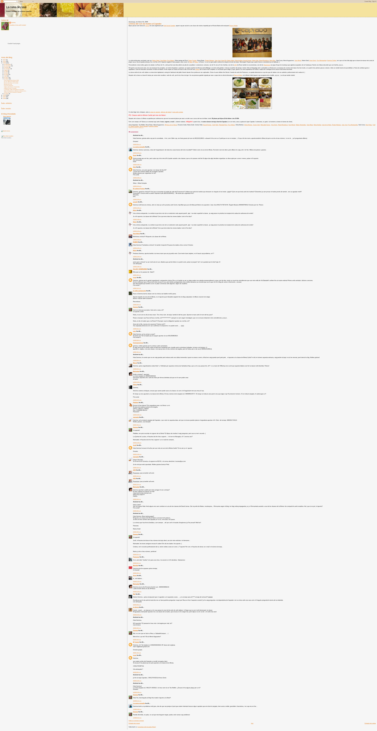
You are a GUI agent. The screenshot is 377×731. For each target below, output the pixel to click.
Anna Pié (223, 60)
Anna (135, 575)
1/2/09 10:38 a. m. (137, 164)
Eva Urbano (170, 60)
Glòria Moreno (248, 125)
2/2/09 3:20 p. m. (137, 499)
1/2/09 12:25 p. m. (137, 248)
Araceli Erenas (247, 60)
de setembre (7, 68)
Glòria (135, 384)
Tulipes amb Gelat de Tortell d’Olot (12, 86)
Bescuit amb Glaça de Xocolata (11, 82)
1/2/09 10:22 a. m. (137, 152)
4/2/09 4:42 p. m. (137, 639)
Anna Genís (312, 60)
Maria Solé (255, 60)
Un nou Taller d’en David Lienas (11, 81)
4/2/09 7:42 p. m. (137, 652)
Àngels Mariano (209, 60)
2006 (4, 98)
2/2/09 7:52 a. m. (137, 424)
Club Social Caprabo (169, 25)
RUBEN (135, 242)
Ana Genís (274, 125)
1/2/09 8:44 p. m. (137, 368)
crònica (197, 69)
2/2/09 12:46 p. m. (137, 454)
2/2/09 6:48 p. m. (137, 573)
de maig (6, 74)
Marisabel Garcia (265, 125)
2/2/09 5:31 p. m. (137, 554)
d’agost (6, 70)
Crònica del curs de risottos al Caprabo (13, 92)
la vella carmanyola (139, 291)
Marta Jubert (156, 60)
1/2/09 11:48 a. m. (137, 219)
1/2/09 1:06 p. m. (137, 275)
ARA (134, 470)
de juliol (6, 71)
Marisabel (136, 371)
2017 (4, 59)
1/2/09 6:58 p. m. (137, 340)
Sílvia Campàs (144, 126)
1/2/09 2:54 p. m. (137, 304)
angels (135, 202)
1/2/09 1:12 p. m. (137, 288)
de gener (6, 93)
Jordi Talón (215, 125)
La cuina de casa (16, 7)
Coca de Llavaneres (8, 85)
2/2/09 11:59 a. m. (137, 442)
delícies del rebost (166, 112)
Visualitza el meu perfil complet (17, 25)
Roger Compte (192, 60)
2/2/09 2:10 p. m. (137, 467)
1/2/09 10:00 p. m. (137, 382)
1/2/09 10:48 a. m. (137, 177)
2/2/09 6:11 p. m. (137, 563)
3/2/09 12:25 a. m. (137, 591)
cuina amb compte (177, 112)
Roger (196, 62)
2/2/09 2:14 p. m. (137, 484)
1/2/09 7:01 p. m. (137, 352)
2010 (4, 61)
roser (134, 277)
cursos (147, 25)
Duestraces (267, 65)
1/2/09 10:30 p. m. (137, 414)
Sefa (134, 167)
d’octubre (6, 67)
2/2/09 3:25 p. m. (137, 510)
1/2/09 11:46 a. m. (137, 207)
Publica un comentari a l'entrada (136, 720)
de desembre (7, 64)
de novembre (7, 65)
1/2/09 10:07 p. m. (137, 400)
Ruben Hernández (301, 125)
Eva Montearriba (321, 60)
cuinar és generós (155, 112)
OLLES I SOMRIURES (140, 269)
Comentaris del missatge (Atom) (146, 727)
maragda (136, 417)
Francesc (136, 557)
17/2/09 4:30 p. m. (137, 709)
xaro (134, 331)
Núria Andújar (238, 60)
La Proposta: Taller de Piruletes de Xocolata (14, 89)
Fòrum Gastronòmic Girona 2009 (11, 80)
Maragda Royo (223, 125)
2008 (4, 95)
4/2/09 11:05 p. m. (137, 680)
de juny (6, 73)
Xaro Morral (298, 60)
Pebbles (135, 402)
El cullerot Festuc (139, 188)
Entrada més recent (134, 723)
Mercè (135, 363)
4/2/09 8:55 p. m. (137, 672)
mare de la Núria (326, 125)
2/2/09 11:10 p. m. (137, 581)
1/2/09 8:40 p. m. (137, 360)
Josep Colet (256, 125)
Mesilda (135, 565)
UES (235, 65)
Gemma (135, 307)
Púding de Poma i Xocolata (10, 88)
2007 (4, 96)
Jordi (134, 445)
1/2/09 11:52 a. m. (137, 231)
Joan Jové (218, 60)
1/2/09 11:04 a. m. (137, 199)
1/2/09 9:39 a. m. (137, 144)
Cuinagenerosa (138, 343)
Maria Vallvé (230, 60)
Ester (134, 155)
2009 (4, 63)
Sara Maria (163, 60)
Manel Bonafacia (264, 60)
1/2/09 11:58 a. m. (137, 239)
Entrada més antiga (370, 723)
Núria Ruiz (272, 60)
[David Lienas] (5, 131)
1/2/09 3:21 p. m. (137, 328)
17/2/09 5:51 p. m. (137, 717)
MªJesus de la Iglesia (171, 125)
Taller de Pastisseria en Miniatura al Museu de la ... (15, 91)
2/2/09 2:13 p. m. (137, 476)
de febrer (6, 78)
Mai (134, 594)
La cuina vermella (139, 147)
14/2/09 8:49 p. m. (137, 692)
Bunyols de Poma (8, 84)
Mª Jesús (136, 642)
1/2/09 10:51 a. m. (137, 186)
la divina (136, 607)
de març (6, 77)
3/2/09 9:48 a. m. (137, 604)
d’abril (5, 76)
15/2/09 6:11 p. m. (137, 700)
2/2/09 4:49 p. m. (137, 531)
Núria (190, 62)
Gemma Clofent (331, 60)
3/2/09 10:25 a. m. (137, 614)
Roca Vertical (7, 116)
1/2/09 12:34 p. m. (137, 256)
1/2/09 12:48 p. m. (137, 266)
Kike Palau (369, 125)
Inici (252, 723)
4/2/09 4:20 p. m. (137, 628)
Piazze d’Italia (233, 25)
